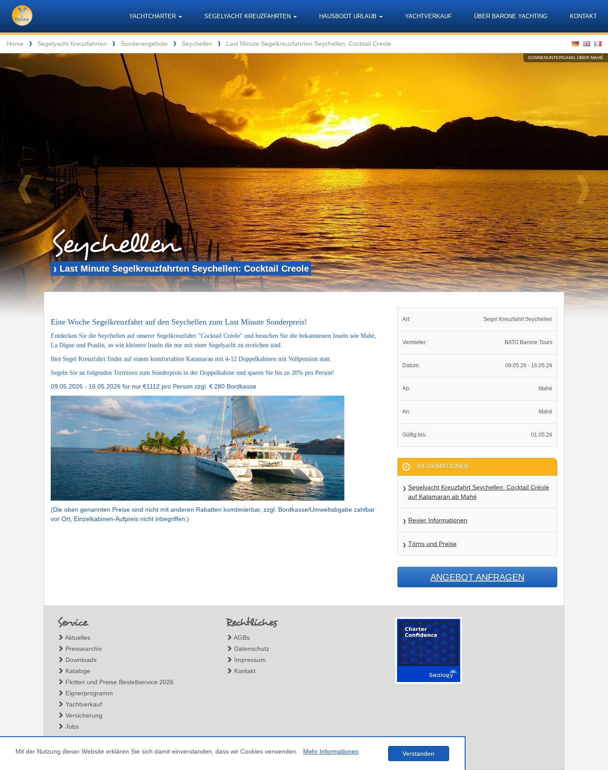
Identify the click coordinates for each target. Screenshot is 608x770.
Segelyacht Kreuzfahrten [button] (248, 16)
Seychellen (197, 43)
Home (15, 43)
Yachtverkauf (428, 16)
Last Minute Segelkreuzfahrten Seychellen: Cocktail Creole (308, 43)
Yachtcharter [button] (153, 16)
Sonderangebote (144, 43)
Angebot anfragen (477, 577)
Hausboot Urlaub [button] (348, 16)
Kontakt (583, 16)
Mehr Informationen (331, 751)
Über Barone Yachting (510, 16)
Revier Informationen (437, 520)
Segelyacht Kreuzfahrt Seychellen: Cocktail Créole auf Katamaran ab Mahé (478, 492)
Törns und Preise (432, 543)
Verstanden (418, 753)
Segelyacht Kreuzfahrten (72, 43)
